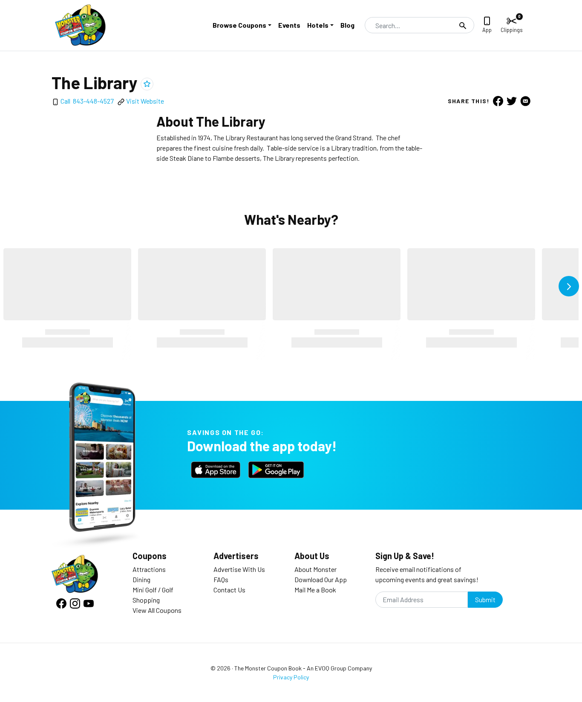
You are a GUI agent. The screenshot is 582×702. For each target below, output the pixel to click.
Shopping (146, 600)
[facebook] (498, 100)
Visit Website (145, 101)
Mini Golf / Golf (153, 590)
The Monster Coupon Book (268, 668)
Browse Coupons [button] (239, 25)
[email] (525, 100)
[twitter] (512, 100)
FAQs (220, 579)
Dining (141, 579)
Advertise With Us (239, 569)
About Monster (315, 569)
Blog (347, 25)
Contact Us (229, 590)
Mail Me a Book (315, 590)
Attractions (149, 569)
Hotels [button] (317, 25)
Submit (485, 599)
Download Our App (320, 579)
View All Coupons (157, 610)
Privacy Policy (291, 677)
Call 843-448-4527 (87, 101)
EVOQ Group (330, 668)
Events (289, 25)
